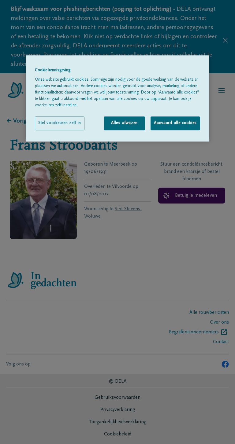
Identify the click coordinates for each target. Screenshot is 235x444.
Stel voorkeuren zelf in (59, 123)
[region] (117, 98)
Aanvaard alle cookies (175, 123)
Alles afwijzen (124, 123)
